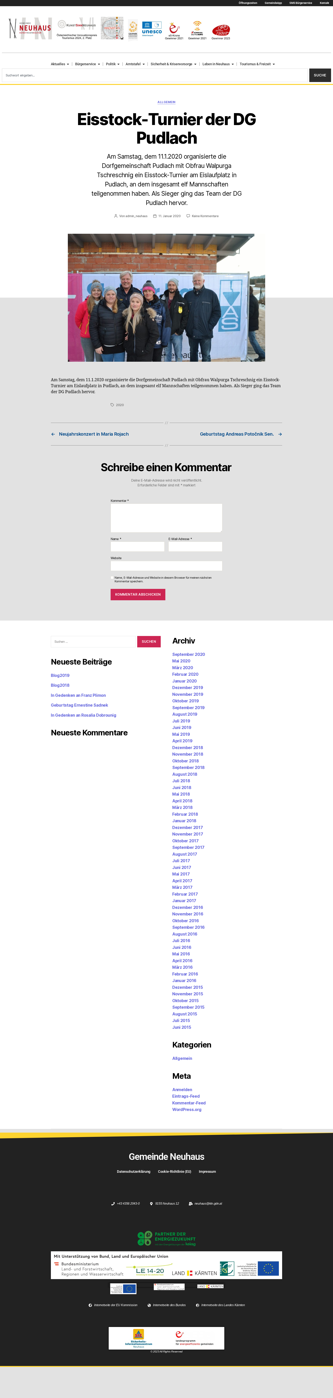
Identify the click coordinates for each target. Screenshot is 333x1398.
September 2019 (188, 707)
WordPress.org (187, 1109)
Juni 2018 (181, 787)
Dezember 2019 (187, 687)
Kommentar (120, 501)
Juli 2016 (181, 940)
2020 (120, 405)
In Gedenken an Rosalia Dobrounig (83, 715)
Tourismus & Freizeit (255, 64)
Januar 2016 (184, 980)
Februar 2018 (185, 814)
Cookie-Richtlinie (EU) (174, 1171)
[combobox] (155, 75)
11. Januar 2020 (169, 216)
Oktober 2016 (185, 920)
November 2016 (187, 914)
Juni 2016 (181, 947)
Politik (110, 64)
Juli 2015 (181, 1020)
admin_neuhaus (136, 216)
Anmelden (182, 1089)
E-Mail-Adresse (180, 539)
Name (116, 539)
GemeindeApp (273, 3)
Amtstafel (133, 64)
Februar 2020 (185, 674)
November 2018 (187, 754)
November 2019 (187, 694)
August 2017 (184, 854)
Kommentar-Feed (189, 1103)
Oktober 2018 (185, 761)
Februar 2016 (185, 974)
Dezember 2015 (187, 987)
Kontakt (324, 3)
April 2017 (182, 880)
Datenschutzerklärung (133, 1171)
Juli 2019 (181, 721)
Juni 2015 (181, 1027)
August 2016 (184, 934)
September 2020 (188, 654)
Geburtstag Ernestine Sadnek (79, 705)
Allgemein (166, 102)
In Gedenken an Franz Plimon (78, 695)
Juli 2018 (181, 780)
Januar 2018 (184, 820)
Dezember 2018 (187, 747)
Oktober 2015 (185, 1000)
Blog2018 (60, 685)
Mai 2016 (181, 954)
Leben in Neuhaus (216, 64)
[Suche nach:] (92, 642)
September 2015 (188, 1007)
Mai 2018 (181, 794)
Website (116, 558)
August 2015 (184, 1014)
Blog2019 (60, 675)
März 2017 (182, 887)
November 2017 (187, 834)
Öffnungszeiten (248, 3)
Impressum (207, 1171)
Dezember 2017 (187, 827)
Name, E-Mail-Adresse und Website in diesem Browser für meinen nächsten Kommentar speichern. (163, 579)
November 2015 (187, 994)
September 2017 (188, 847)
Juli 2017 (181, 860)
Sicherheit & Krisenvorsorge (171, 64)
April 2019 (182, 740)
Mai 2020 (181, 661)
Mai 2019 (181, 734)
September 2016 (188, 927)
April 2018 (182, 800)
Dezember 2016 (187, 907)
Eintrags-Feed (186, 1096)
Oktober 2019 (185, 701)
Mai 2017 (181, 874)
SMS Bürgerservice (300, 3)
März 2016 (182, 967)
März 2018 (182, 807)
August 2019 (184, 714)
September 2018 (188, 767)
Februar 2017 (185, 894)
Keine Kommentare (205, 216)
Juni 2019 (181, 727)
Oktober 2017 (185, 840)
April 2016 (182, 960)
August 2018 (184, 774)
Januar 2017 (184, 900)
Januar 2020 (184, 681)
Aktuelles (58, 64)
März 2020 (182, 667)
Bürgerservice (85, 64)
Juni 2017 (181, 867)
